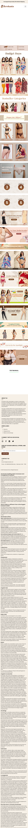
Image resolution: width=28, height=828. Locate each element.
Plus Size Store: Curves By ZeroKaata (11, 795)
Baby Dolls (4, 604)
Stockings (3, 701)
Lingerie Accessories (6, 664)
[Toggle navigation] (25, 6)
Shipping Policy (7, 421)
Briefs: (2, 632)
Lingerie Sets (4, 578)
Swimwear (4, 739)
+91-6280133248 (8, 454)
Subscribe (5, 444)
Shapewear (4, 547)
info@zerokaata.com (8, 452)
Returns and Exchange (8, 423)
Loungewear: (4, 765)
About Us (5, 419)
